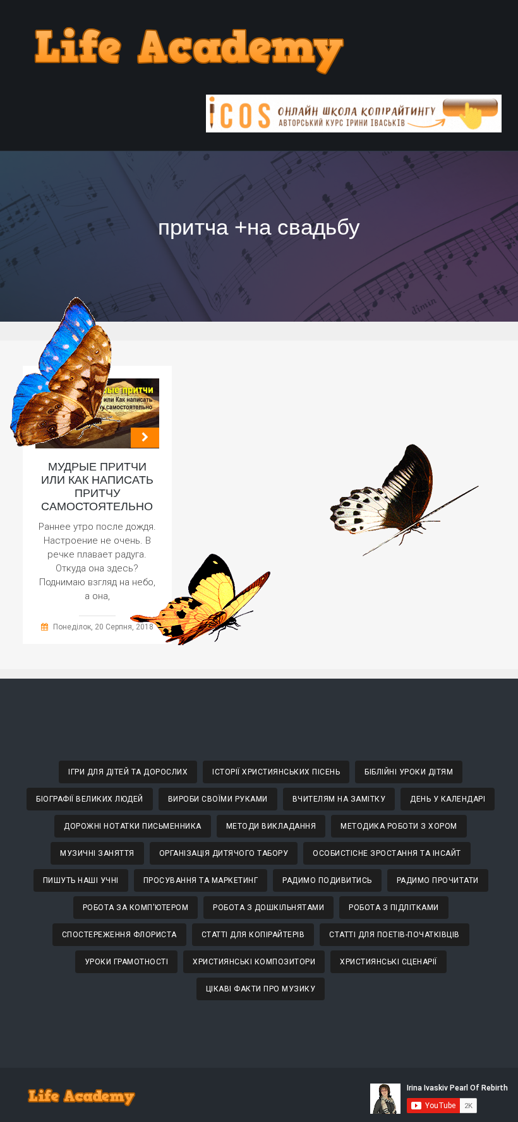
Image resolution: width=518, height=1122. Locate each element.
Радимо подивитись (327, 880)
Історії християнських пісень (276, 772)
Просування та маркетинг (200, 880)
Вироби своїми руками (218, 799)
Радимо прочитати (438, 880)
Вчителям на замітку (339, 799)
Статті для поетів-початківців (394, 934)
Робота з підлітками (394, 907)
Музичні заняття (97, 853)
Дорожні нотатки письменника (133, 826)
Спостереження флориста (119, 934)
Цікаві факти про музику (261, 989)
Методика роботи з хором (398, 826)
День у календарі (447, 799)
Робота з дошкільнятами (268, 907)
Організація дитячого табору (224, 853)
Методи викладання (271, 826)
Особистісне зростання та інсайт (387, 853)
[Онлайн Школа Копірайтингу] (354, 129)
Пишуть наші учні (81, 880)
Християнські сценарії (388, 961)
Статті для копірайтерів (253, 934)
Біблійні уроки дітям (408, 772)
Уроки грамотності (127, 961)
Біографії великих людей (89, 799)
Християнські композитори (254, 961)
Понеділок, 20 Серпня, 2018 (103, 626)
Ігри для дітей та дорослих (128, 772)
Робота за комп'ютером (136, 907)
